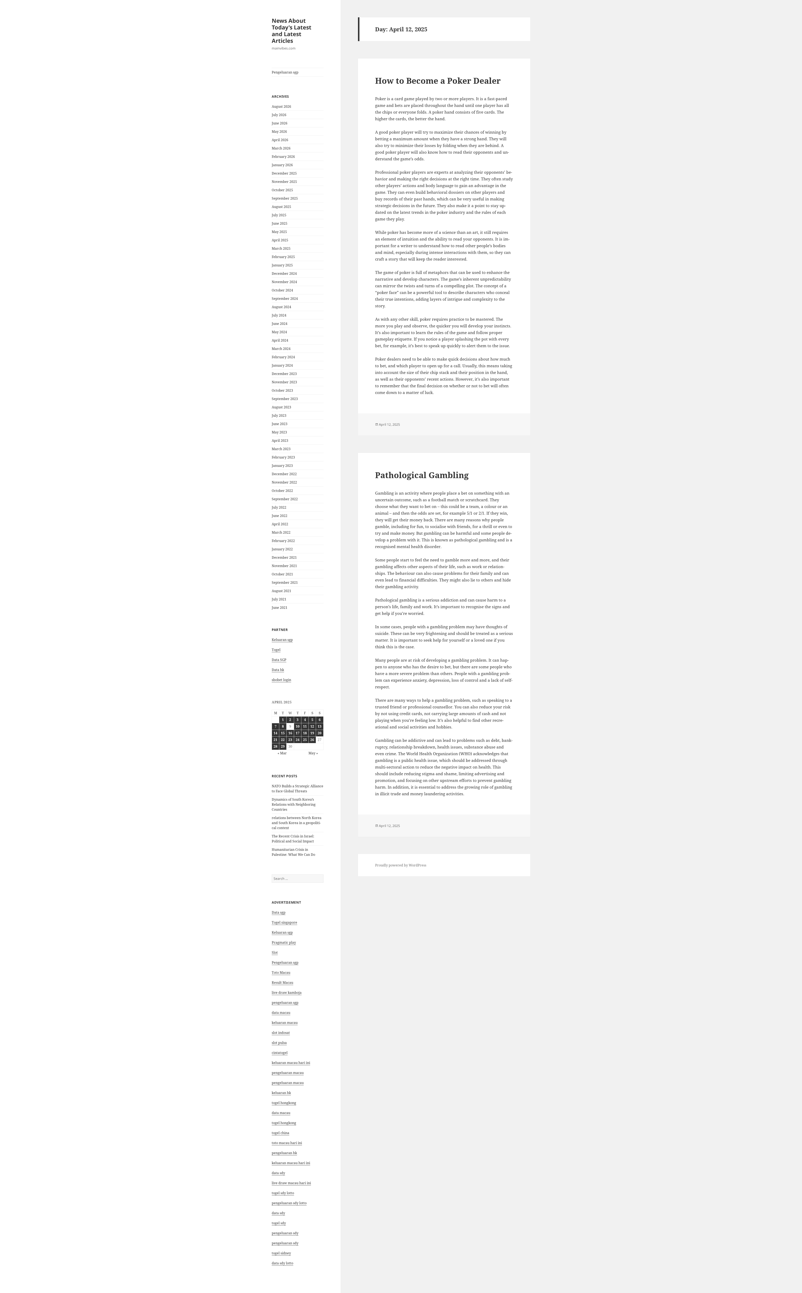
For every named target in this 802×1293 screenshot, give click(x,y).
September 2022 (285, 499)
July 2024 (279, 315)
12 (312, 726)
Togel (276, 649)
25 (305, 739)
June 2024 (279, 323)
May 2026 (279, 131)
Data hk (278, 669)
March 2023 (281, 449)
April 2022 (280, 524)
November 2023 (284, 382)
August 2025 (281, 206)
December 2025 (284, 173)
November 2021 (284, 566)
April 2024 (280, 340)
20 (319, 733)
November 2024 (284, 282)
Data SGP (279, 659)
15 (283, 733)
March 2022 (281, 532)
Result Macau (282, 982)
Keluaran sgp (282, 639)
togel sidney (281, 1253)
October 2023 (282, 390)
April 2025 (280, 240)
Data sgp (279, 912)
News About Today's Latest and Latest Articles (291, 30)
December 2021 (284, 557)
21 (275, 739)
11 (305, 726)
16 (290, 733)
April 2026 (280, 140)
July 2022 (279, 507)
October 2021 (282, 574)
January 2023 (282, 465)
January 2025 (282, 265)
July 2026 (279, 115)
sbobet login (281, 680)
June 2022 (279, 515)
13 (319, 726)
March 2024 (281, 348)
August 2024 (281, 307)
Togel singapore (284, 922)
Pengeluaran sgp (285, 72)
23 (290, 739)
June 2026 (279, 123)
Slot (275, 952)
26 (312, 739)
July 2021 (279, 599)
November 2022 (284, 482)
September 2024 (285, 298)
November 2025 (284, 181)
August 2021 (281, 591)
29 (283, 746)
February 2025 (283, 257)
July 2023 (279, 415)
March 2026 (281, 148)
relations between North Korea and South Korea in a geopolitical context (296, 823)
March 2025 (281, 248)
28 (275, 746)
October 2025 (282, 190)
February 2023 (283, 457)
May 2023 (279, 432)
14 (275, 733)
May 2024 (279, 332)
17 (297, 733)
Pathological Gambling (422, 474)
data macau (281, 1113)
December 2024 (284, 273)
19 (312, 733)
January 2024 (282, 365)
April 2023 (280, 440)
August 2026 (281, 106)
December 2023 (284, 373)
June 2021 (279, 607)
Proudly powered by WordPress (400, 865)
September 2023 (285, 398)
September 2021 (285, 582)
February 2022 (283, 540)
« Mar (282, 753)
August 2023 (281, 407)
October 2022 (282, 490)
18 (305, 733)
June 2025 (279, 223)
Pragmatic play (284, 942)
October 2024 (282, 290)
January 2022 (282, 549)
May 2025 (279, 231)
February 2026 (283, 156)
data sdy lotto (282, 1263)
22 (283, 739)
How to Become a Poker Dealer (438, 80)
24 (297, 739)
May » (313, 753)
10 (297, 726)
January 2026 (282, 165)
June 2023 (279, 424)
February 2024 (283, 357)
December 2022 (284, 474)
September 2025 (285, 198)
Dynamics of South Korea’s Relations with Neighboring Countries (294, 804)
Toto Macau (281, 972)
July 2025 (279, 215)
